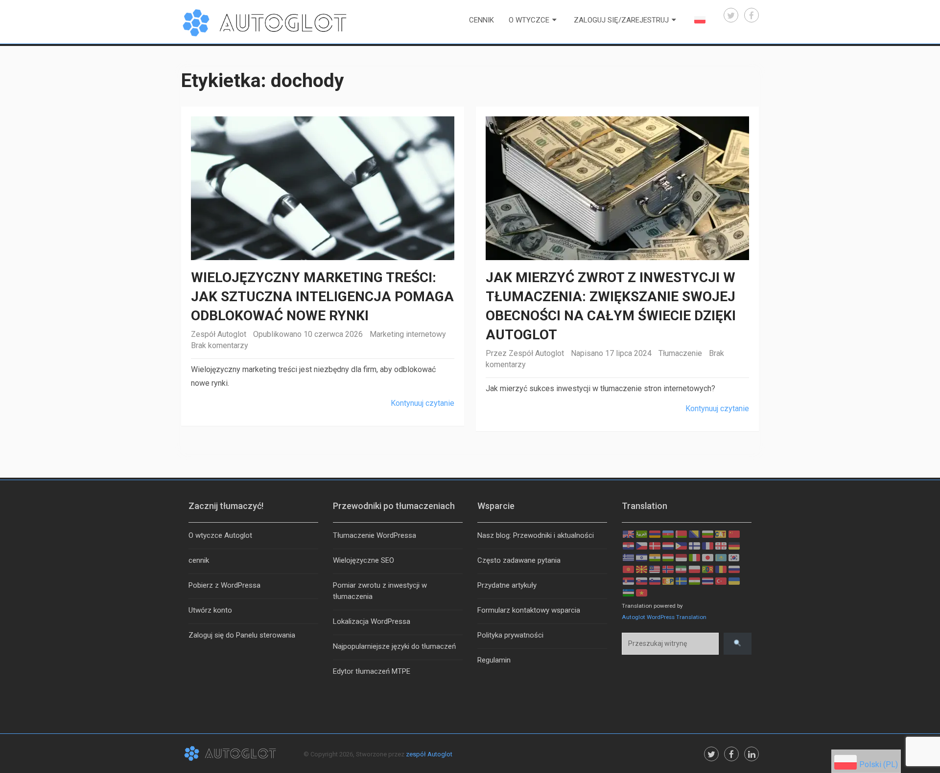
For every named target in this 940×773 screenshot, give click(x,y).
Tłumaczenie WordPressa (374, 535)
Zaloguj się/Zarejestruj (621, 20)
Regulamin (494, 660)
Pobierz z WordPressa (224, 585)
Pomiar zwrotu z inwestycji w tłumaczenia (380, 591)
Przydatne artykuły (507, 585)
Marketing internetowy (408, 334)
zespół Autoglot (429, 754)
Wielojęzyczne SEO (363, 560)
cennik (481, 20)
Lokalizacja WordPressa (371, 621)
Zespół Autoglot (218, 334)
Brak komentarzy (219, 345)
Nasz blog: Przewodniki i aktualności (535, 535)
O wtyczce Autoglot (220, 535)
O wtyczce (529, 20)
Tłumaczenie (680, 353)
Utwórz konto (210, 610)
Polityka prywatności (510, 635)
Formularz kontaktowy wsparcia (528, 610)
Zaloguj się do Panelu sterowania (241, 635)
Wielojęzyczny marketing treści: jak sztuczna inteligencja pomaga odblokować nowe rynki (322, 296)
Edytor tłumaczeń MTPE (371, 671)
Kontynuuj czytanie (422, 403)
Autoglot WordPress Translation (664, 617)
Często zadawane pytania (519, 560)
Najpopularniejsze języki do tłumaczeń (394, 646)
